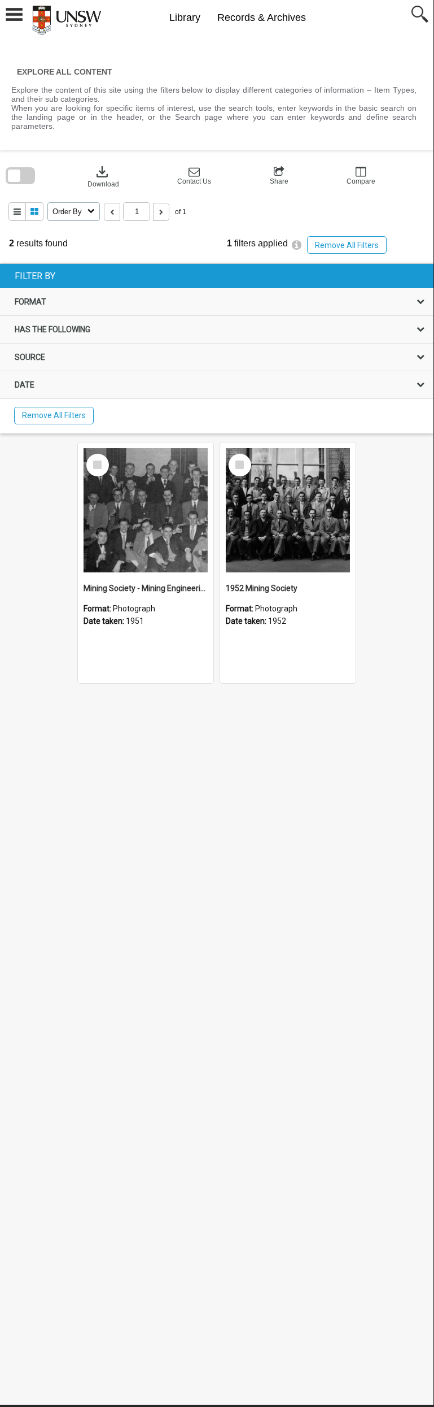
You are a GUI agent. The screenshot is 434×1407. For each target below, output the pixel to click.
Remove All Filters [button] (347, 245)
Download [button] (103, 175)
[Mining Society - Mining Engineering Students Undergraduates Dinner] (146, 510)
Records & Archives (261, 17)
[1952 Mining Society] (288, 510)
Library (184, 17)
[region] (216, 348)
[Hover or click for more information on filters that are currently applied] (296, 245)
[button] (194, 175)
